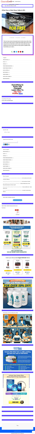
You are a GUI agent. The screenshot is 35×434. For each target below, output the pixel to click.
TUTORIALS (17, 4)
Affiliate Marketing (17, 1)
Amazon (4, 61)
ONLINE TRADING (11, 4)
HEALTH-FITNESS (11, 1)
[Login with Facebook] (4, 134)
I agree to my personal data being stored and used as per (10, 132)
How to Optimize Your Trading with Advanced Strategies (11, 173)
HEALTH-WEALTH (5, 72)
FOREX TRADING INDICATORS (7, 147)
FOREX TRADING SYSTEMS (7, 149)
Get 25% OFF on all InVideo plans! (7, 100)
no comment (23, 37)
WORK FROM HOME (6, 78)
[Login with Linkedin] (7, 134)
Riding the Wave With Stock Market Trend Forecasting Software (12, 176)
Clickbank (4, 145)
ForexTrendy (3, 197)
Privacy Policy (16, 132)
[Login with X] (5, 134)
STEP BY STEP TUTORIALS (7, 76)
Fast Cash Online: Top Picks (26, 171)
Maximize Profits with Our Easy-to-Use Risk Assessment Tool (12, 171)
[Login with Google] (9, 134)
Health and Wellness (6, 70)
